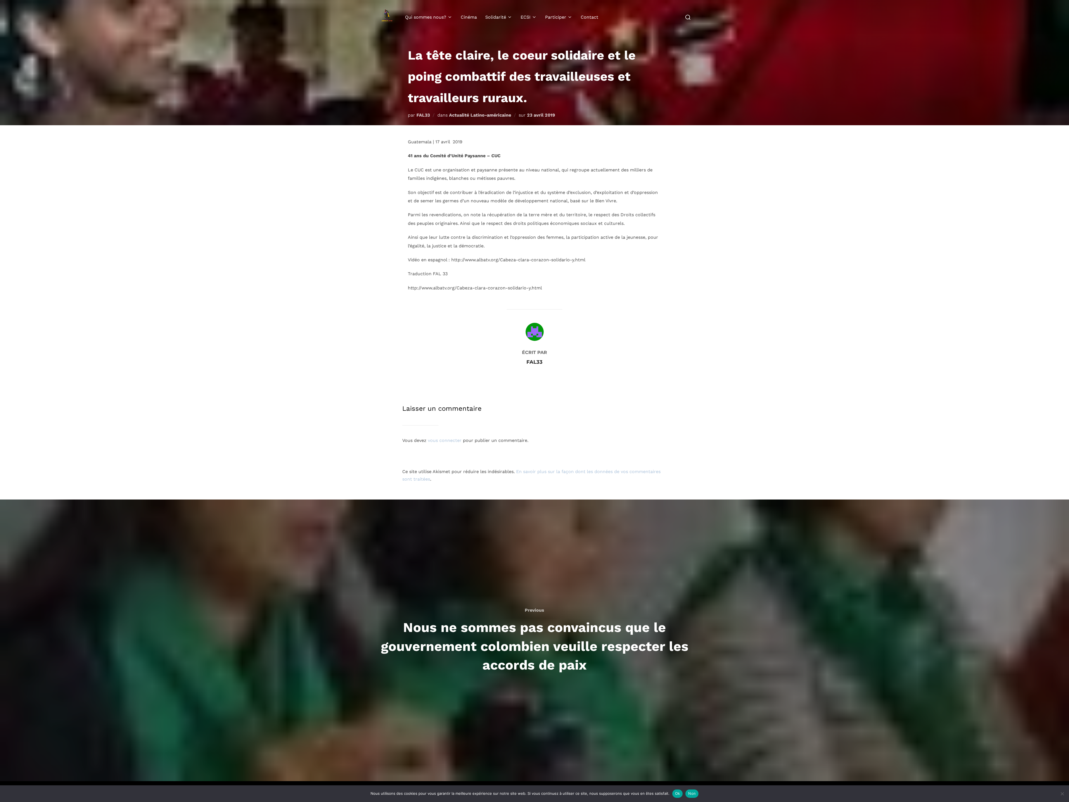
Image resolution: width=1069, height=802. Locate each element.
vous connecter (445, 440)
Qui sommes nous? (425, 17)
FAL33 (423, 115)
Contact (589, 17)
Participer (555, 17)
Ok (677, 793)
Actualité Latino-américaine (480, 115)
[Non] (1062, 793)
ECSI (526, 17)
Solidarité (495, 17)
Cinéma (469, 17)
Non (692, 793)
